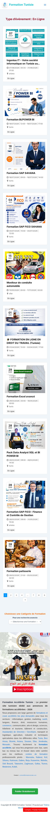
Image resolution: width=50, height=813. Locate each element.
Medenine (6, 767)
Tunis (40, 738)
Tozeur (44, 764)
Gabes (21, 760)
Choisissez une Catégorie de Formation (25, 614)
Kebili (14, 767)
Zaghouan (28, 764)
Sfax (35, 741)
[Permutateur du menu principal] (45, 4)
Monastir (6, 744)
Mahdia (44, 760)
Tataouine (18, 764)
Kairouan (14, 760)
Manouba (30, 757)
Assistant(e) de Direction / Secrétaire (19, 732)
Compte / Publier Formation (35, 810)
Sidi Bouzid (7, 764)
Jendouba (42, 741)
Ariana (20, 741)
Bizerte (12, 741)
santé (44, 719)
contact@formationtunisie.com (27, 775)
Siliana (5, 760)
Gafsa (37, 764)
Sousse (28, 741)
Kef (45, 757)
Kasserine (35, 760)
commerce (6, 725)
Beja (28, 760)
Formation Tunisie (21, 4)
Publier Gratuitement (25, 791)
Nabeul (39, 757)
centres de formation (36, 754)
